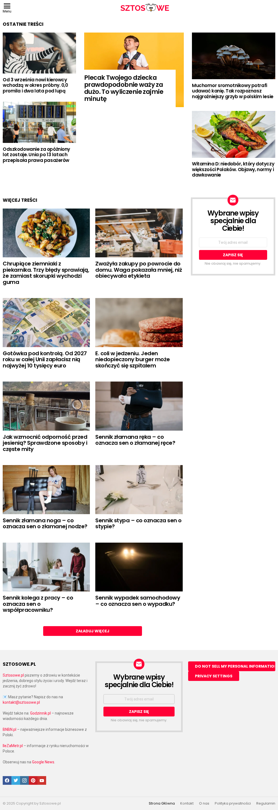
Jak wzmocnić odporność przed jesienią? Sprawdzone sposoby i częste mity (45, 443)
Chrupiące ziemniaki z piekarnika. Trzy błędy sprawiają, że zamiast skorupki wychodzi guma (46, 273)
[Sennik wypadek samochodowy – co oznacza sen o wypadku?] (138, 567)
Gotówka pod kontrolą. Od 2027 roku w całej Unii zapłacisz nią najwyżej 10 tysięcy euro (45, 359)
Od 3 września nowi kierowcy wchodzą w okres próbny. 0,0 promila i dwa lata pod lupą (35, 85)
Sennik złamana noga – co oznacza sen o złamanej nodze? (45, 523)
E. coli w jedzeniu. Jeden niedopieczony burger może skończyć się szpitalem (132, 359)
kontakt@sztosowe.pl (21, 702)
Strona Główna (162, 803)
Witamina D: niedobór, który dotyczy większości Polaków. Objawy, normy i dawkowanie (233, 169)
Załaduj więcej (92, 631)
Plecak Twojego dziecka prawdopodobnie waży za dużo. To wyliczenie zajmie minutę (123, 88)
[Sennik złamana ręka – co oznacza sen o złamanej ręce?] (138, 406)
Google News (43, 762)
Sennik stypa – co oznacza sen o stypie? (138, 523)
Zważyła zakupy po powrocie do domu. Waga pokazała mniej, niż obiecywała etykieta (138, 270)
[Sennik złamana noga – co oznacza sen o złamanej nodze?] (46, 489)
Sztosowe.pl (13, 675)
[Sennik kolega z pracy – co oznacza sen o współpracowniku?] (46, 567)
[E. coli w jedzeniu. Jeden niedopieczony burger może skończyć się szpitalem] (138, 322)
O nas (204, 803)
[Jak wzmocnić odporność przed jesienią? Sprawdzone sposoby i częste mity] (46, 406)
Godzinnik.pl (40, 713)
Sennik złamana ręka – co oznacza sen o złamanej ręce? (135, 440)
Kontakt (187, 803)
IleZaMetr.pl (13, 746)
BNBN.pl (9, 729)
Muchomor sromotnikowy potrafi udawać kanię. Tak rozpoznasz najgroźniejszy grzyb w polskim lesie (232, 91)
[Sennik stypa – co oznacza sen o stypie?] (138, 489)
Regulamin (265, 803)
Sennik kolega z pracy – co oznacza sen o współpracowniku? (38, 604)
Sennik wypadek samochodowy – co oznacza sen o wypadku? (137, 601)
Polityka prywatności (233, 803)
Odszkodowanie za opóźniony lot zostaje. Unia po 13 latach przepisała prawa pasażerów (36, 155)
